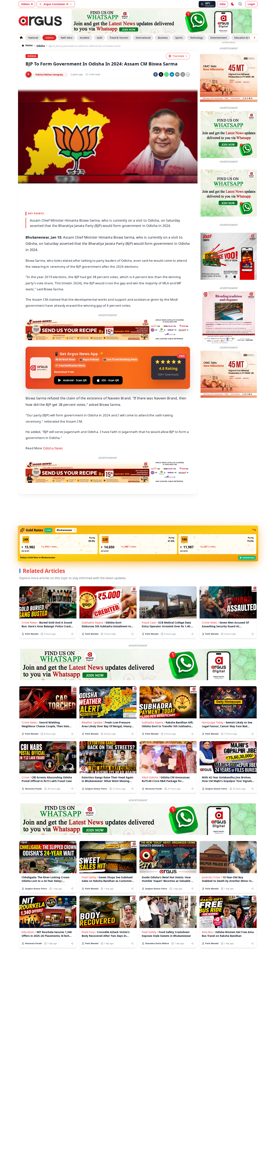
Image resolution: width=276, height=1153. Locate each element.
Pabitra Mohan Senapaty (49, 74)
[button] (59, 544)
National (33, 37)
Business (163, 37)
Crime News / (30, 622)
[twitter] (161, 74)
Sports (178, 37)
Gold (99, 37)
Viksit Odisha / (151, 777)
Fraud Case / (150, 622)
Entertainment (218, 37)
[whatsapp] (166, 74)
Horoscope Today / (213, 722)
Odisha (49, 37)
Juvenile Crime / (212, 877)
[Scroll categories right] (254, 37)
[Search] (240, 4)
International (143, 37)
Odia (222, 4)
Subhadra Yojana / (93, 622)
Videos (25, 4)
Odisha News (53, 448)
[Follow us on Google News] (188, 74)
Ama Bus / (208, 932)
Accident (84, 37)
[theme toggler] (232, 4)
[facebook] (155, 74)
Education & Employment (248, 37)
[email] (177, 74)
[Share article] (72, 634)
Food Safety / (90, 877)
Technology (196, 37)
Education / (29, 932)
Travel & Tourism (119, 37)
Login (251, 4)
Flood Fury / (89, 932)
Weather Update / (93, 722)
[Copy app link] (182, 74)
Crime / (26, 777)
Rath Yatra (66, 37)
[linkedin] (172, 74)
